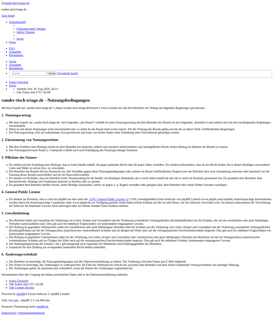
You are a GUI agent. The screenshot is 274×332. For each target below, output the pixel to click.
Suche (12, 61)
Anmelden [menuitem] (15, 51)
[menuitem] (31, 28)
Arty (16, 300)
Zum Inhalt (8, 15)
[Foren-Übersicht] (15, 3)
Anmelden (15, 64)
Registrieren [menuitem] (16, 55)
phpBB (20, 294)
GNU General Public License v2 (109, 199)
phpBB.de (42, 306)
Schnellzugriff (17, 22)
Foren (12, 42)
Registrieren (16, 68)
